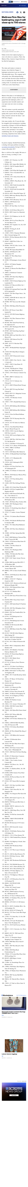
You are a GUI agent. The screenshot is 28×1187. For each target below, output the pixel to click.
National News (7, 12)
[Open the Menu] (2, 1)
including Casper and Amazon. (10, 136)
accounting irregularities (8, 147)
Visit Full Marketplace (21, 995)
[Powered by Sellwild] (24, 1081)
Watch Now (23, 1)
